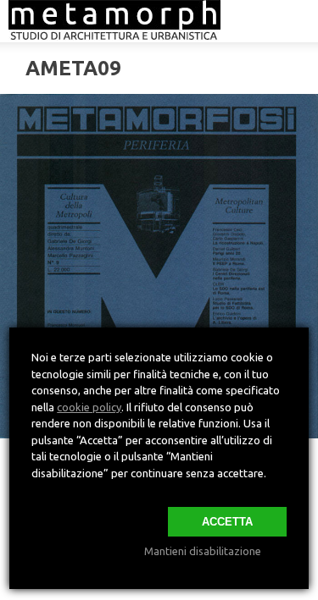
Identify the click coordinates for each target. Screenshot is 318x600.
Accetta (227, 521)
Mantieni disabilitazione (202, 551)
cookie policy (89, 407)
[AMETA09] (159, 266)
